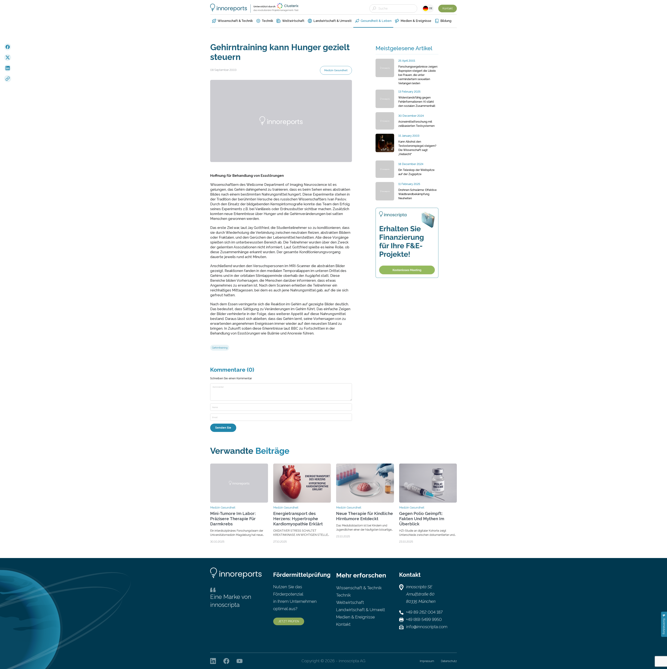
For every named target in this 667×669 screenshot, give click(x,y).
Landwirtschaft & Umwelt (360, 609)
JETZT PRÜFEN (288, 621)
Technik (343, 595)
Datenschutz (449, 661)
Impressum (427, 661)
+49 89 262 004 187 (424, 612)
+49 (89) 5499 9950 (424, 619)
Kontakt (447, 8)
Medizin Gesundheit (336, 70)
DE (430, 8)
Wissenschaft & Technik (359, 587)
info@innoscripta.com (426, 626)
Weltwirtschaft (350, 602)
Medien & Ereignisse (355, 617)
